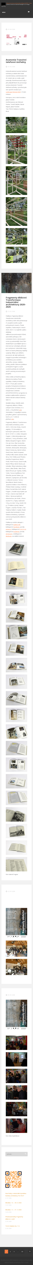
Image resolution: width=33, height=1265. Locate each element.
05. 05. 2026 (11, 995)
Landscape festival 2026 (13, 92)
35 (22, 1251)
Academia (16, 531)
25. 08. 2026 (11, 29)
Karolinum (16, 527)
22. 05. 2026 (11, 891)
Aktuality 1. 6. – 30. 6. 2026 (13, 1203)
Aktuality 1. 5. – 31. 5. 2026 (13, 1210)
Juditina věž (16, 525)
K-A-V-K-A (23, 529)
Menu (3, 12)
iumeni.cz (8, 529)
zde (20, 410)
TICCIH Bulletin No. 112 (12, 1226)
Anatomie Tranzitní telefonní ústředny (16, 60)
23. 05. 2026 (11, 311)
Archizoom (9, 534)
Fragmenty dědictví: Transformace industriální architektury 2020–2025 (16, 302)
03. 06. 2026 (11, 66)
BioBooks (9, 536)
